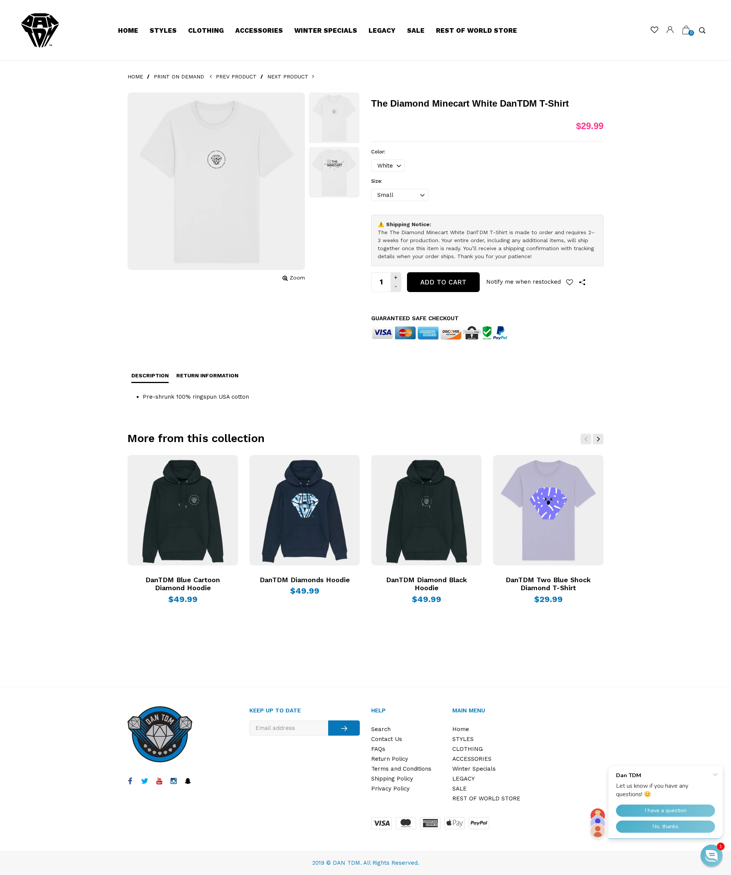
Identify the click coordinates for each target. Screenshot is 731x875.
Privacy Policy (390, 788)
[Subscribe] (344, 728)
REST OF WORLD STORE (476, 30)
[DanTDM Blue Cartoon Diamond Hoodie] (183, 510)
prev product (236, 76)
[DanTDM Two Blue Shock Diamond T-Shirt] (548, 510)
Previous (586, 439)
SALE (416, 30)
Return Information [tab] (207, 375)
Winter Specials (325, 30)
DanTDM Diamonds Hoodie (305, 580)
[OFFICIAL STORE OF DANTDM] (40, 30)
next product (289, 76)
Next (598, 439)
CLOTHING (206, 30)
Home (128, 30)
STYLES (163, 30)
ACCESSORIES (259, 30)
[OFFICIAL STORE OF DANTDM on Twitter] (144, 782)
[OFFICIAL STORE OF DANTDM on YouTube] (159, 782)
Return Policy (389, 758)
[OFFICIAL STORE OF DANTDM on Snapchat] (188, 782)
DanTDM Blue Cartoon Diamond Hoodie (182, 584)
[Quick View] (146, 467)
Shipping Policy (392, 778)
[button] (712, 856)
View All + (561, 439)
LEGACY (382, 30)
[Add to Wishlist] (569, 282)
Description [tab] (150, 375)
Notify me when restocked (523, 281)
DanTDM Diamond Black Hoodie (426, 584)
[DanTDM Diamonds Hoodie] (304, 510)
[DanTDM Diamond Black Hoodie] (426, 510)
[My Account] (670, 30)
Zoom (297, 278)
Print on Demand (179, 76)
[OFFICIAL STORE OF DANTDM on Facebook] (130, 782)
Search (381, 729)
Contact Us (386, 739)
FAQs (378, 749)
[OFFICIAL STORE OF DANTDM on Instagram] (173, 782)
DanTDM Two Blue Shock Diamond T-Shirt (548, 584)
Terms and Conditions (401, 768)
